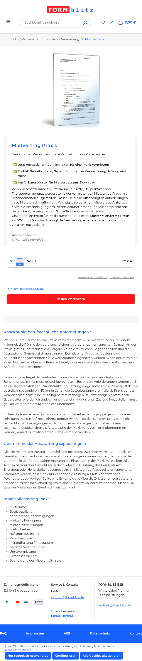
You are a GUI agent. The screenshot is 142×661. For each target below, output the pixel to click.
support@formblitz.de (67, 597)
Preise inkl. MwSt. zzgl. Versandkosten (106, 277)
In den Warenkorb (71, 299)
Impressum (35, 633)
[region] (71, 90)
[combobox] (50, 22)
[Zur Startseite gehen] (71, 9)
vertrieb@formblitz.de (114, 605)
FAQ (3, 633)
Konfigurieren (65, 655)
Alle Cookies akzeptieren (102, 655)
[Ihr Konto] (111, 22)
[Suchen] (85, 22)
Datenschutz (100, 633)
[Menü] (8, 21)
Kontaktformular (63, 616)
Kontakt (135, 633)
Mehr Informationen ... (19, 650)
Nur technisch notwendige (28, 655)
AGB (67, 633)
